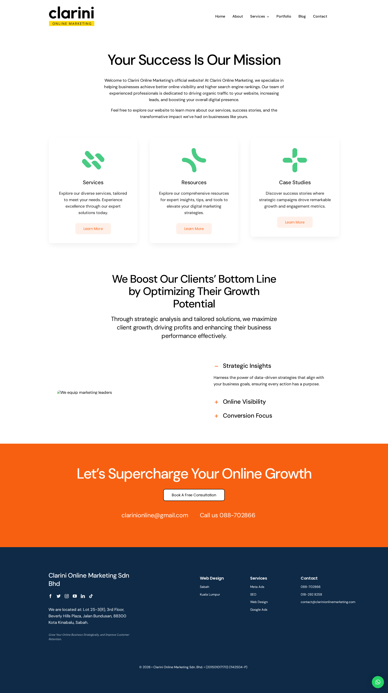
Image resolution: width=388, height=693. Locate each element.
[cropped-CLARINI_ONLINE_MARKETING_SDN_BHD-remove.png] (71, 5)
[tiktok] (91, 596)
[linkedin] (83, 596)
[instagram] (67, 596)
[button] (270, 366)
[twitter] (59, 596)
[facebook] (50, 596)
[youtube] (75, 596)
